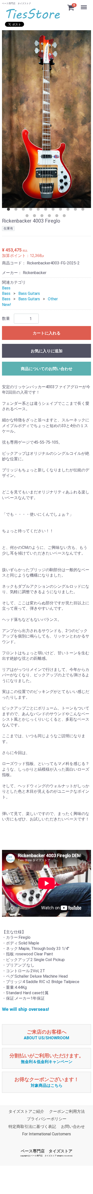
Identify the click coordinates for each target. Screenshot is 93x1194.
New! (6, 304)
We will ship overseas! (25, 1009)
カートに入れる (47, 333)
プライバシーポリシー (46, 1119)
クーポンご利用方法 (67, 1111)
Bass (6, 288)
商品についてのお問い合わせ (46, 368)
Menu (84, 4)
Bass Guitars (29, 293)
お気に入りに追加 (46, 351)
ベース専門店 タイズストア (46, 1151)
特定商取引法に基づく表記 (32, 1126)
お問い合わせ (73, 1126)
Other (53, 299)
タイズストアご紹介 (26, 1111)
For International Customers (46, 1134)
